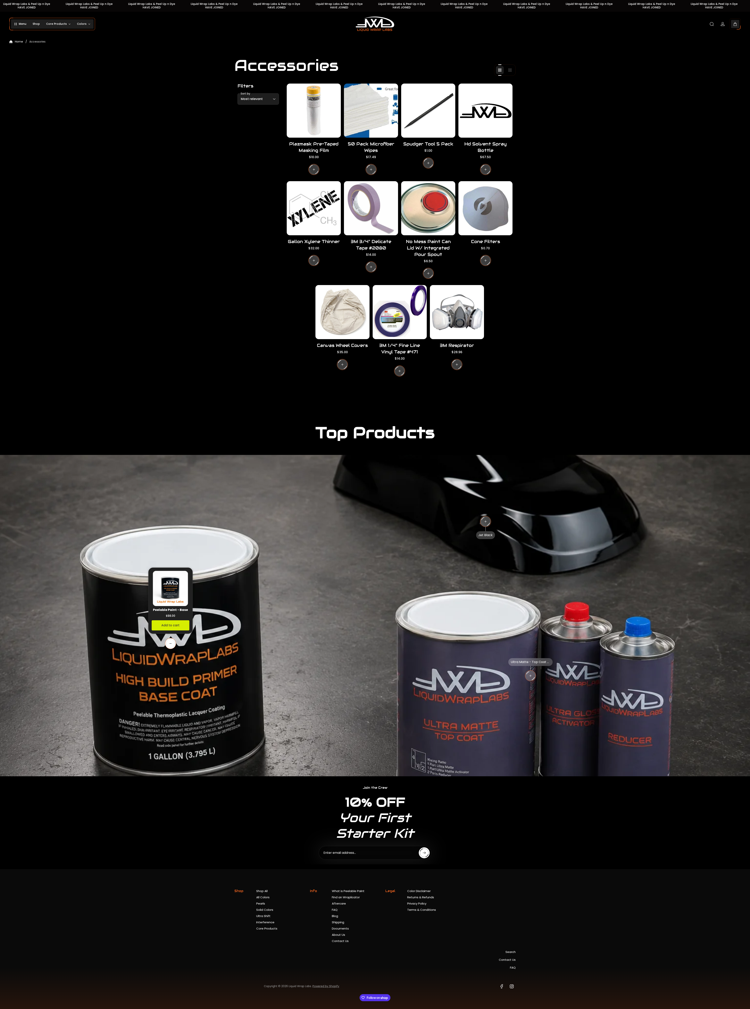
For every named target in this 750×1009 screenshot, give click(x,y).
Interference (265, 922)
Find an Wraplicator (346, 897)
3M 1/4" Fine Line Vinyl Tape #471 (399, 349)
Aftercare (339, 903)
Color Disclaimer (419, 891)
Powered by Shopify (325, 986)
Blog (335, 916)
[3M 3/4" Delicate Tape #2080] (371, 208)
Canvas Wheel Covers (342, 345)
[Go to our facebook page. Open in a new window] (501, 986)
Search (510, 952)
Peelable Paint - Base (170, 610)
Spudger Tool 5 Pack (428, 144)
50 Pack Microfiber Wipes (371, 147)
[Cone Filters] (485, 208)
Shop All (262, 891)
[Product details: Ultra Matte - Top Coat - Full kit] (530, 675)
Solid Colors (264, 910)
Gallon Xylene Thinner (314, 241)
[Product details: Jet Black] (485, 521)
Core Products (266, 928)
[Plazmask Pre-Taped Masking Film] (314, 111)
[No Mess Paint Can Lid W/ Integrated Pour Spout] (428, 208)
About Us (338, 935)
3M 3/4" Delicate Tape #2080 (371, 245)
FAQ (335, 910)
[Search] (712, 24)
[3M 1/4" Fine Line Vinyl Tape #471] (400, 312)
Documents (340, 928)
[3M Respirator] (457, 312)
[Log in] (723, 24)
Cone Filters (485, 241)
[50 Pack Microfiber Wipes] (371, 111)
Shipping (338, 922)
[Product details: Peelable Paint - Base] (170, 643)
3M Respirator (457, 345)
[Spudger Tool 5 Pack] (428, 111)
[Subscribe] (424, 852)
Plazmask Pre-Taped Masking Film (313, 147)
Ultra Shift (263, 916)
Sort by (245, 93)
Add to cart (170, 625)
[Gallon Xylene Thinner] (314, 208)
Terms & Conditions (421, 910)
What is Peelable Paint (348, 891)
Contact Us (340, 941)
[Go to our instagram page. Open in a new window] (512, 986)
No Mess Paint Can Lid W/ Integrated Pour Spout (428, 248)
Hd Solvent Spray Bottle (485, 147)
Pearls (260, 903)
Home (19, 42)
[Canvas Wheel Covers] (342, 312)
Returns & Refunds (420, 897)
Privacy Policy (416, 903)
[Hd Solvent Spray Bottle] (485, 111)
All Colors (263, 897)
